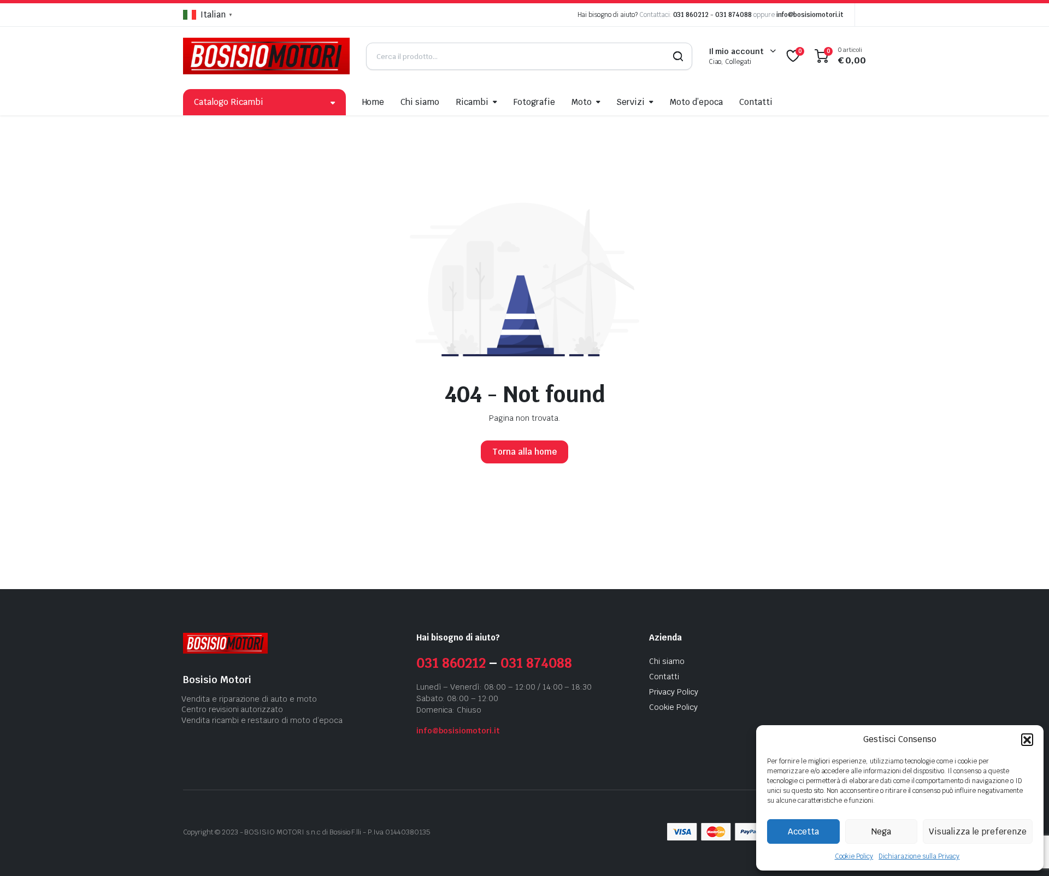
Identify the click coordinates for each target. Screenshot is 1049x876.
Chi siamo (419, 102)
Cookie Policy (854, 856)
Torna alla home (524, 451)
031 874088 (733, 14)
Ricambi (472, 102)
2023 (230, 832)
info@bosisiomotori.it (810, 14)
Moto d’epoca (696, 102)
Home (373, 102)
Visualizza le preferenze (978, 831)
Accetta (803, 831)
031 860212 (691, 14)
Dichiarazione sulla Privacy (919, 856)
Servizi (630, 102)
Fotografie (534, 102)
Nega (881, 831)
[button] (1027, 739)
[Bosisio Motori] (266, 56)
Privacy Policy (673, 692)
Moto (581, 102)
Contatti (756, 102)
